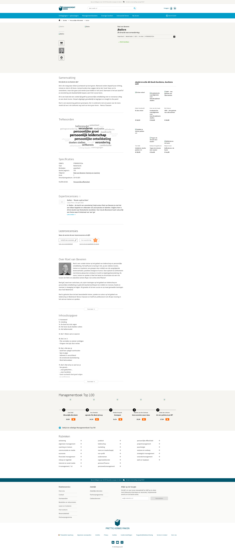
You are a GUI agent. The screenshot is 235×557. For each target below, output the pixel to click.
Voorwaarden (63, 498)
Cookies (114, 535)
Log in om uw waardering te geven (89, 244)
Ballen (87, 20)
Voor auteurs (63, 510)
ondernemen (102, 457)
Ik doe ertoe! (139, 110)
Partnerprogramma (65, 517)
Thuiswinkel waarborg (67, 535)
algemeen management (67, 444)
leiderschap (102, 444)
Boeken (65, 20)
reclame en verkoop (143, 450)
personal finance (103, 463)
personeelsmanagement (106, 466)
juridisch (101, 441)
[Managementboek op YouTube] (117, 542)
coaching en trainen (65, 447)
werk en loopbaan (143, 460)
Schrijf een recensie (67, 240)
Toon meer (90, 309)
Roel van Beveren (123, 26)
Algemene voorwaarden (84, 535)
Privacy (106, 535)
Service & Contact (162, 535)
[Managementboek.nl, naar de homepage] (67, 10)
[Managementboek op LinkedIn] (113, 542)
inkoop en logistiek (65, 460)
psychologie (141, 447)
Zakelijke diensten (96, 491)
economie (62, 453)
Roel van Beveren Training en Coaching (86, 173)
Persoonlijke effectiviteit (76, 20)
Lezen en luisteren (65, 506)
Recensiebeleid (64, 513)
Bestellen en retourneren (67, 502)
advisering (62, 441)
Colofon (97, 535)
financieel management (67, 457)
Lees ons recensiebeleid (66, 244)
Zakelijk (93, 487)
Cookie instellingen (126, 535)
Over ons (62, 491)
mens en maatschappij (105, 450)
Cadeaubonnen (95, 498)
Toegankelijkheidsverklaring (144, 535)
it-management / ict (66, 466)
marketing (101, 447)
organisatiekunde (104, 460)
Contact (61, 495)
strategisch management (145, 453)
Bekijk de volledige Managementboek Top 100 (78, 428)
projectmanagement (144, 444)
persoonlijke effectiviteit (145, 441)
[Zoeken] (134, 8)
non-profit (101, 453)
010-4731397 (172, 15)
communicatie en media (67, 450)
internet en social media (67, 463)
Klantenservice (64, 487)
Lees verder (70, 214)
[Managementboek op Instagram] (122, 542)
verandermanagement (144, 457)
